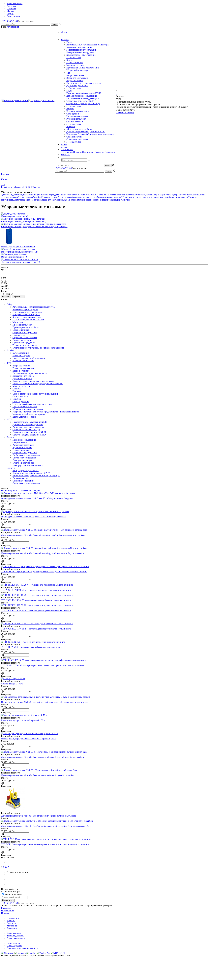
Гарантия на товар (16, 938)
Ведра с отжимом (74, 80)
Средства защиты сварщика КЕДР (29, 434)
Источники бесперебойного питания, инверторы (90, 134)
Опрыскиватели (74, 136)
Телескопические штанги (109, 197)
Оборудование (73, 113)
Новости (77, 152)
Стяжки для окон (49, 197)
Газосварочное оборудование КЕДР (83, 93)
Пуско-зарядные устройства (26, 327)
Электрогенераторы (22, 460)
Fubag (69, 42)
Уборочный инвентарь (77, 70)
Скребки (37, 197)
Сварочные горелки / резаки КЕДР (83, 103)
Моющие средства (75, 65)
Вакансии (99, 152)
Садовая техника (74, 121)
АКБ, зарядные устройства (79, 129)
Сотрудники (88, 152)
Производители (14, 945)
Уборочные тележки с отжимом (28, 409)
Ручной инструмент (76, 119)
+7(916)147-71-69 (9, 21)
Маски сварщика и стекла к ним (28, 319)
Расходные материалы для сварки (82, 98)
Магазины (12, 925)
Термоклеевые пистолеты (25, 345)
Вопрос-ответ (13, 943)
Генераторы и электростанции (81, 50)
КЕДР (69, 90)
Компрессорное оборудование (81, 55)
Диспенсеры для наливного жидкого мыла (62, 194)
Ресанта (70, 108)
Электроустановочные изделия (28, 465)
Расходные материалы (77, 116)
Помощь (5, 913)
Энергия (70, 126)
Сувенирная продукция (24, 342)
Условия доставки (15, 935)
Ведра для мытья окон (77, 78)
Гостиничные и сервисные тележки (83, 83)
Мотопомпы (18, 322)
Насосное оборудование (78, 111)
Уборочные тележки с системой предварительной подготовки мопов (154, 197)
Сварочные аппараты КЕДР (80, 101)
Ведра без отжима (75, 75)
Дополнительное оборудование (81, 96)
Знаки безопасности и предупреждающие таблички (105, 200)
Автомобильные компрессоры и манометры (87, 44)
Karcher (70, 60)
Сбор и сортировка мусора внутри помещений (175, 194)
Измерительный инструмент (80, 52)
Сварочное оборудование (25, 332)
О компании (67, 152)
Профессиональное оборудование (82, 67)
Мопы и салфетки (126, 194)
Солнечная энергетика (77, 139)
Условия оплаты (14, 933)
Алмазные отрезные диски (79, 47)
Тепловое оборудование (24, 457)
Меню (64, 32)
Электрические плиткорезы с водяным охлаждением (38, 348)
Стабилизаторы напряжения (26, 455)
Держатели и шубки (32, 194)
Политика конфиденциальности (22, 948)
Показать (6, 297)
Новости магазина (13, 894)
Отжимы (139, 194)
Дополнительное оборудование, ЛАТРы (85, 131)
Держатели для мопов (77, 85)
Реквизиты (110, 152)
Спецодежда (19, 335)
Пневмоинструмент (22, 325)
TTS (68, 73)
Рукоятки (148, 194)
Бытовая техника (74, 62)
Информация (7, 910)
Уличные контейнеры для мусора (29, 414)
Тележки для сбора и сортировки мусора (77, 197)
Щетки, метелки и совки (24, 417)
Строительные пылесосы (25, 337)
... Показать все (73, 57)
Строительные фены (22, 340)
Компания (6, 908)
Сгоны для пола (25, 197)
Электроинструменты (23, 463)
